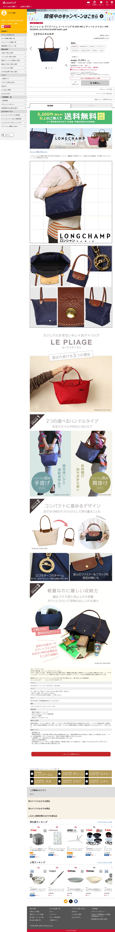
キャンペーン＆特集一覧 (8, 42)
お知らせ (4, 86)
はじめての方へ (6, 93)
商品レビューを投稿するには (103, 99)
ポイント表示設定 (54, 917)
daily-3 (32, 794)
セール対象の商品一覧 (8, 38)
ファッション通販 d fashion (9, 126)
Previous (31, 836)
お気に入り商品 (34, 911)
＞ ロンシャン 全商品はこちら (71, 754)
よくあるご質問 (6, 90)
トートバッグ (73, 10)
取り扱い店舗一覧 (35, 920)
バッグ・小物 (51, 10)
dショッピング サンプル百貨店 (10, 115)
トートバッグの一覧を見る (104, 93)
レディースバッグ (62, 10)
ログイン (7, 135)
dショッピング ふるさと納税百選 (11, 119)
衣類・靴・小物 (42, 10)
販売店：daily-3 (104, 35)
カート (51, 911)
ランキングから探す (7, 68)
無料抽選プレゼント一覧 (8, 46)
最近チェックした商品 (36, 914)
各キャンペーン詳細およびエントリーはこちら (84, 69)
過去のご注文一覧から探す (9, 64)
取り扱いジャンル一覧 (36, 917)
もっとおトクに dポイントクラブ (11, 122)
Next (110, 836)
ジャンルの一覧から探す (8, 56)
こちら (51, 925)
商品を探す (33, 908)
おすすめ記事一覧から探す (9, 71)
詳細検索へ (4, 31)
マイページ (52, 914)
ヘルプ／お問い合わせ (8, 82)
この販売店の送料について (101, 38)
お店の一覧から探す (7, 53)
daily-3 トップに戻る (106, 89)
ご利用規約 (4, 100)
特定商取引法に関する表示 (9, 108)
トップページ (31, 10)
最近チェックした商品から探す (10, 60)
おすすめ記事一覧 (54, 908)
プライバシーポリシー (8, 104)
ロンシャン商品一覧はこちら (38, 152)
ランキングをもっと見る (104, 822)
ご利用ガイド (5, 78)
